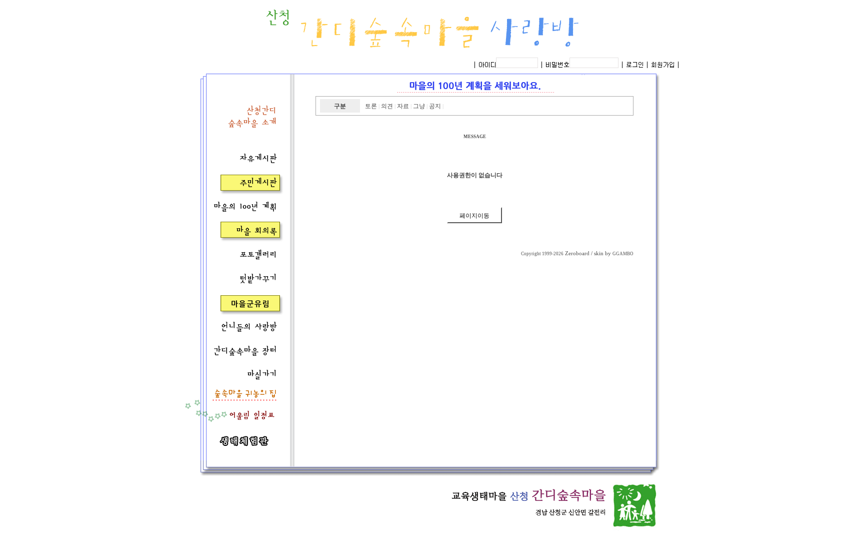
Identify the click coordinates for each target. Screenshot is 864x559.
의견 (387, 106)
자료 (403, 106)
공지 (435, 106)
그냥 (419, 106)
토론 (371, 106)
